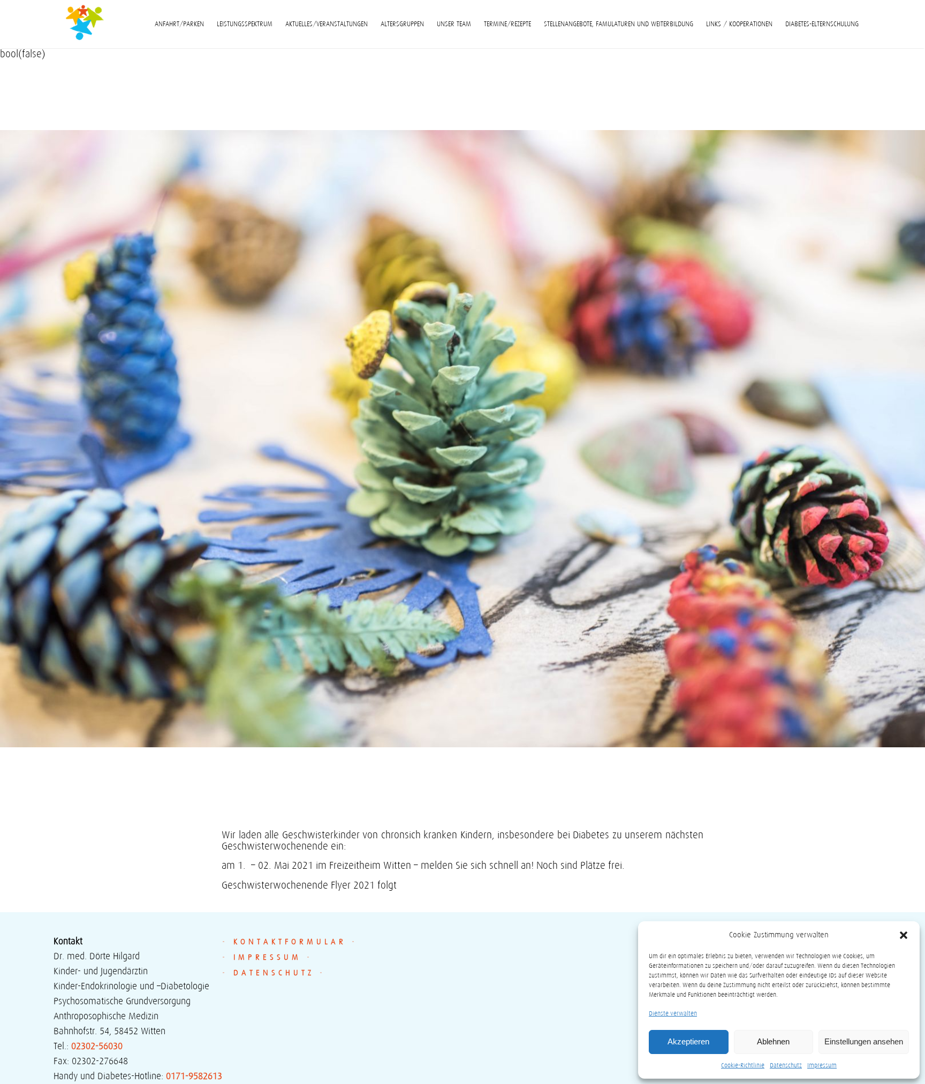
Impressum (822, 1065)
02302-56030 (97, 1046)
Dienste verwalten (673, 1013)
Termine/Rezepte (507, 24)
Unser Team (454, 24)
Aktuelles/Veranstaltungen (326, 24)
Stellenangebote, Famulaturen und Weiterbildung (618, 24)
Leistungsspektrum (244, 24)
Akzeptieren (688, 1041)
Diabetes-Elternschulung (822, 24)
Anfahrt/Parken (179, 24)
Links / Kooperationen (739, 24)
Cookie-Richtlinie (742, 1065)
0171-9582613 (194, 1076)
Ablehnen (773, 1041)
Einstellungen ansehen (863, 1041)
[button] (903, 935)
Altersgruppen (402, 24)
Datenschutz (786, 1065)
